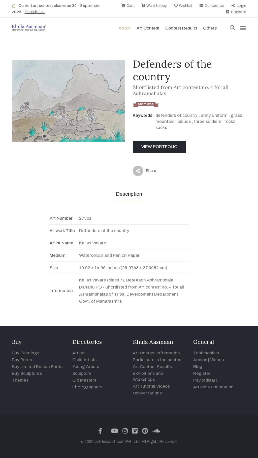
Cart (130, 6)
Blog (197, 366)
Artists (78, 353)
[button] (232, 28)
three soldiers (207, 121)
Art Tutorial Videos (151, 386)
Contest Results (181, 28)
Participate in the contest (158, 359)
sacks (161, 127)
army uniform (214, 115)
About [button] (125, 28)
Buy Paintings (25, 353)
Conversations (147, 393)
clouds (184, 121)
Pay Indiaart (205, 380)
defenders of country (176, 115)
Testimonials (206, 353)
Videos (217, 359)
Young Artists (85, 366)
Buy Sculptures (27, 373)
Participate (34, 12)
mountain (164, 121)
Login (241, 6)
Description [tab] (129, 194)
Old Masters (84, 380)
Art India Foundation (213, 387)
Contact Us (214, 6)
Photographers (87, 387)
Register (238, 12)
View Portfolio (159, 146)
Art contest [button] (148, 28)
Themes (20, 380)
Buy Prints (22, 359)
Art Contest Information (156, 353)
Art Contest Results (152, 366)
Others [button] (210, 28)
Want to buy (156, 6)
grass (236, 115)
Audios (200, 359)
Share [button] (147, 171)
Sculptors (81, 373)
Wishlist (185, 6)
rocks (229, 121)
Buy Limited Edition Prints (37, 366)
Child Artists (84, 359)
